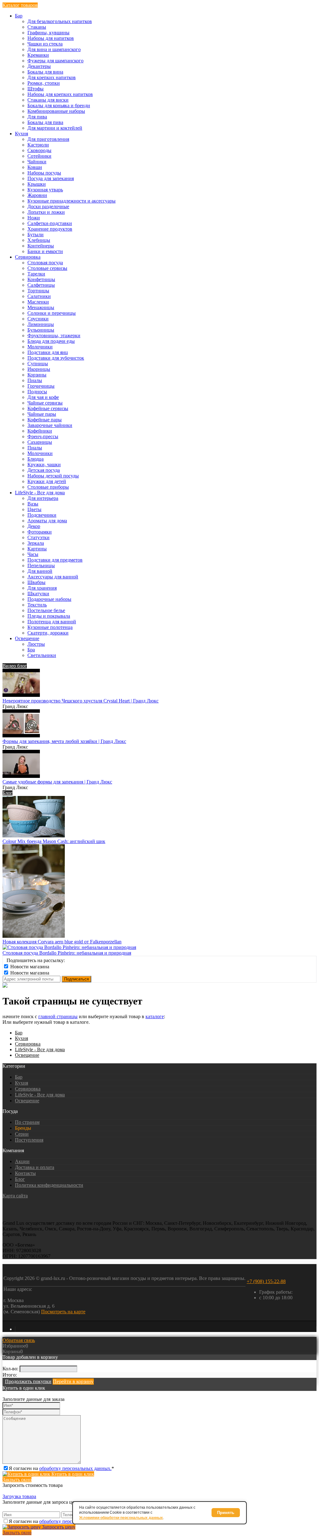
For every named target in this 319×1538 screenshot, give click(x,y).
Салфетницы (41, 285)
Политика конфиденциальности (49, 1185)
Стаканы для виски (48, 100)
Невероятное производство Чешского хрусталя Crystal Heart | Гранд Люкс (80, 700)
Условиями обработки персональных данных (121, 1518)
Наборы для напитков (50, 38)
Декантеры (39, 66)
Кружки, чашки (44, 464)
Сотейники (39, 156)
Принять (225, 1512)
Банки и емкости (45, 251)
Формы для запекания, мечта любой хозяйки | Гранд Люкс (64, 741)
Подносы (37, 391)
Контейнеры (40, 245)
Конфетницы (41, 279)
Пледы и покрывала (48, 616)
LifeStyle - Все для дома (40, 1049)
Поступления (29, 1140)
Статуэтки (38, 537)
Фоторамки (39, 531)
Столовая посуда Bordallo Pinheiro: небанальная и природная (66, 953)
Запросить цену (58, 1527)
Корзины (36, 374)
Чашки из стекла (45, 43)
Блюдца (35, 459)
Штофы (35, 88)
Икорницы (38, 369)
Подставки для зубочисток (55, 358)
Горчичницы (41, 386)
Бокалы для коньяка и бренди (58, 105)
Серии (22, 1134)
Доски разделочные (48, 206)
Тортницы (38, 290)
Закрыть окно (16, 1479)
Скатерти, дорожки (48, 632)
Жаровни (37, 195)
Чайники (36, 161)
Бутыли (35, 234)
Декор (33, 526)
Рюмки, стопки (43, 83)
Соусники (38, 318)
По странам (27, 1122)
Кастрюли (38, 144)
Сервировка (27, 1044)
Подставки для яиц (47, 352)
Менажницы (40, 307)
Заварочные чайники (49, 425)
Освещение (27, 1055)
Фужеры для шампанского (55, 60)
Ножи (33, 217)
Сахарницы (39, 442)
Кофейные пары (44, 419)
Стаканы (36, 27)
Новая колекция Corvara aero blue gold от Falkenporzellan (61, 941)
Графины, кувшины (48, 32)
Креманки (38, 55)
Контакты (25, 1173)
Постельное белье (46, 610)
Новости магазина (29, 966)
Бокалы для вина (45, 71)
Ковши (34, 167)
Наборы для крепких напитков (60, 94)
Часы (32, 554)
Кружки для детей (46, 481)
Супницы (37, 363)
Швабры (36, 582)
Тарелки (36, 273)
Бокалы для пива (45, 122)
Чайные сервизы (45, 402)
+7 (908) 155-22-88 (266, 1281)
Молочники (40, 346)
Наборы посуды (44, 172)
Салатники (39, 296)
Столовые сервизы (47, 268)
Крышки (36, 184)
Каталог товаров (20, 5)
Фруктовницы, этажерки (53, 335)
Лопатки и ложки (46, 212)
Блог (7, 793)
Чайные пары (41, 414)
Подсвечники (41, 515)
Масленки (38, 301)
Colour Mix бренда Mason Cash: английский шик (53, 841)
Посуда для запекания (50, 178)
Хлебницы (38, 240)
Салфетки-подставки (49, 223)
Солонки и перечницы (51, 313)
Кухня (21, 1038)
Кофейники (39, 431)
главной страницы (58, 1016)
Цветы (34, 509)
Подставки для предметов (55, 560)
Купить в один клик (72, 1474)
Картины (37, 548)
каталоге (154, 1016)
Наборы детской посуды (53, 475)
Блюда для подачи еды (51, 341)
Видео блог (14, 665)
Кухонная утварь (45, 189)
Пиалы (34, 380)
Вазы (32, 503)
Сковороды (39, 150)
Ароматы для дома (47, 520)
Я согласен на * (61, 1468)
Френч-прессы (42, 436)
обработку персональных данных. (75, 1468)
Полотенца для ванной (51, 621)
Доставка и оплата (34, 1167)
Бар (18, 1032)
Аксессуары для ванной (52, 576)
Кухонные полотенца (50, 627)
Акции (22, 1161)
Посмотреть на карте (63, 1311)
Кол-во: (11, 1368)
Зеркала (35, 543)
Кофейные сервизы (47, 408)
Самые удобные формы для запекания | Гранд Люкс (57, 781)
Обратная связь (18, 1340)
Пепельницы (41, 565)
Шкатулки (38, 593)
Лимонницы (40, 324)
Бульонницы (40, 330)
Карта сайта (15, 1195)
